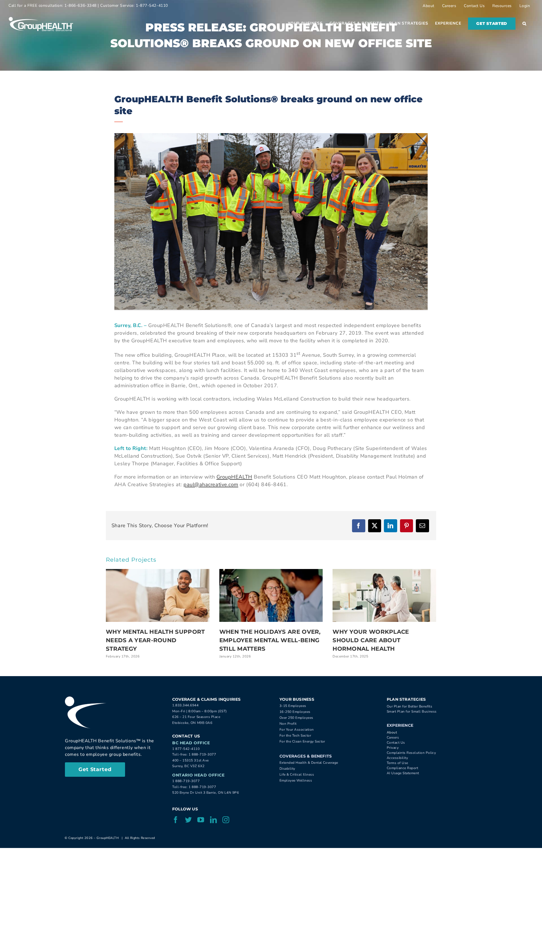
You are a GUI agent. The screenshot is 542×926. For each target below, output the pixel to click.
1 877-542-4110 (186, 749)
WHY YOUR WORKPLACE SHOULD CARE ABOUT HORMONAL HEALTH (371, 640)
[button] (524, 23)
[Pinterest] (407, 526)
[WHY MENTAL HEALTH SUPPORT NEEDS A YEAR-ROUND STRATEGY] (157, 595)
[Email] (422, 526)
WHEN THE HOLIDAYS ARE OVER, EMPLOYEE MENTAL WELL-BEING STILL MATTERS (270, 640)
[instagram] (226, 819)
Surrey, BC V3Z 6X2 (188, 766)
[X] (375, 526)
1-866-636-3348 (80, 5)
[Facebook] (359, 526)
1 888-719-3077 (202, 754)
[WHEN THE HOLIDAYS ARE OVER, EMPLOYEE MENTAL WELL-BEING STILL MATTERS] (271, 595)
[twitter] (188, 819)
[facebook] (175, 819)
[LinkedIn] (391, 526)
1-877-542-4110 (152, 5)
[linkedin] (213, 819)
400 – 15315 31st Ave (190, 760)
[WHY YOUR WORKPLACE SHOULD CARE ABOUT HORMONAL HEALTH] (384, 595)
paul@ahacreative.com (210, 484)
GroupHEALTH (234, 476)
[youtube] (200, 819)
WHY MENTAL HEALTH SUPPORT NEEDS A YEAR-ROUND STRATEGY (155, 640)
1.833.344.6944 (185, 705)
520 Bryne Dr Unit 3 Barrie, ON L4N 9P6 (205, 792)
